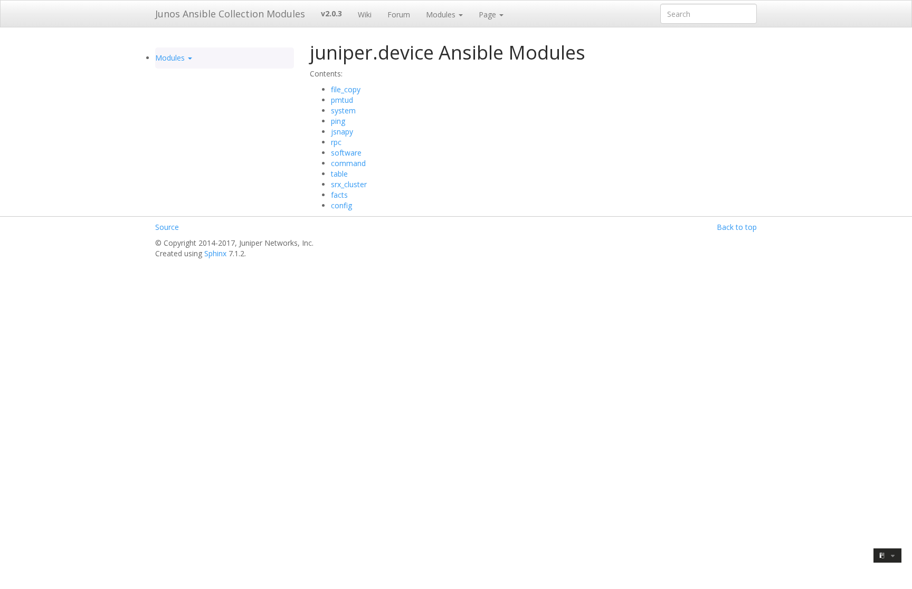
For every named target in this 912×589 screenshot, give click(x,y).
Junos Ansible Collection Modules (230, 13)
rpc (336, 142)
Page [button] (488, 14)
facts (339, 195)
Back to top (737, 227)
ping (338, 121)
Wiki (365, 14)
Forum (398, 14)
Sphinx (215, 253)
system (343, 110)
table (339, 174)
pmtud (342, 100)
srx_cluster (349, 184)
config (341, 205)
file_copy (345, 89)
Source (167, 227)
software (346, 153)
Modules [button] (442, 14)
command (348, 163)
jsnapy (342, 132)
